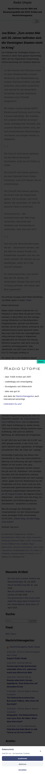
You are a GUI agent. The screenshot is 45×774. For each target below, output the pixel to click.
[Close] (41, 361)
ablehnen (22, 764)
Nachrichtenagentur (25, 396)
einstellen (22, 770)
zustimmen (22, 758)
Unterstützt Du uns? (13, 404)
